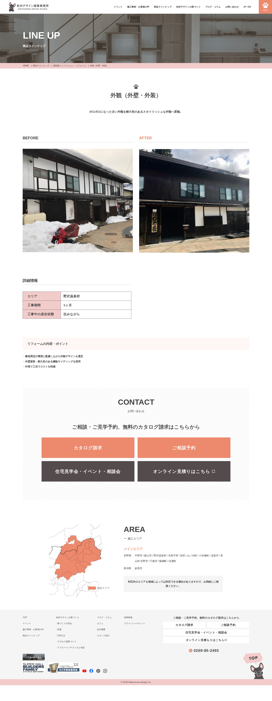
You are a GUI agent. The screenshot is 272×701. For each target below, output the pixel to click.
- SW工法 (60, 635)
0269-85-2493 (206, 650)
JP (244, 7)
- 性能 (59, 629)
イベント (118, 7)
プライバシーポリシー (134, 623)
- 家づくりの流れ (64, 623)
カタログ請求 (88, 447)
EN (249, 7)
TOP (253, 665)
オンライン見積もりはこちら (205, 640)
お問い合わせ (232, 7)
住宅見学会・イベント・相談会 (88, 471)
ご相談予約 (184, 447)
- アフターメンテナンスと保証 (70, 647)
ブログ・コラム (213, 7)
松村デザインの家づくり (188, 7)
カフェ (100, 623)
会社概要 (101, 629)
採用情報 (128, 617)
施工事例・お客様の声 (138, 7)
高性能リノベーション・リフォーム (69, 65)
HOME (26, 65)
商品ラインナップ (163, 7)
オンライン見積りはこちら (181, 471)
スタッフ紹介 (103, 635)
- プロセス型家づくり (66, 641)
